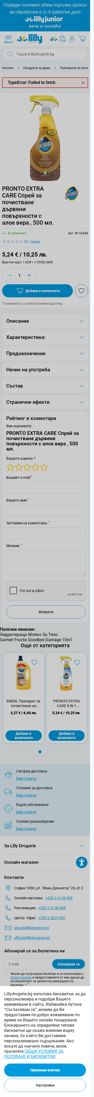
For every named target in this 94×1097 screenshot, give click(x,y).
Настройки (45, 1085)
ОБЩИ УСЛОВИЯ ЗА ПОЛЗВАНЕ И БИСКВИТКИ (33, 1054)
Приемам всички (45, 1070)
